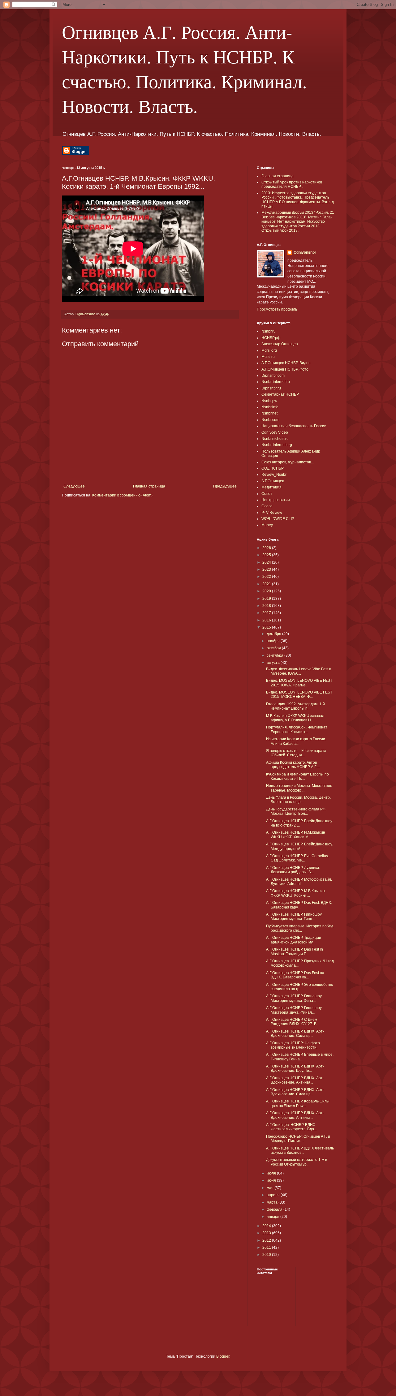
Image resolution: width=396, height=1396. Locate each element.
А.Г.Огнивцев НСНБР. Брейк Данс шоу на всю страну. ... (299, 823)
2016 (267, 620)
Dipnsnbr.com (273, 375)
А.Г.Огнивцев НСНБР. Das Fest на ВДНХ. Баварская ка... (295, 975)
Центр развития (275, 500)
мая (270, 1188)
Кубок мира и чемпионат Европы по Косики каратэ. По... (297, 776)
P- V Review (271, 512)
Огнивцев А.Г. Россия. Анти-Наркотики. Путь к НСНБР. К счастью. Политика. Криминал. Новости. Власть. (184, 68)
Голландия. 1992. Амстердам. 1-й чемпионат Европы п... (295, 706)
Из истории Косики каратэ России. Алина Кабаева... (296, 741)
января (273, 1216)
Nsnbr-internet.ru (275, 382)
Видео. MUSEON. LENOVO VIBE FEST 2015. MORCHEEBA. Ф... (299, 694)
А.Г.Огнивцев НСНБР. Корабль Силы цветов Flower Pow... (297, 1103)
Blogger (222, 1356)
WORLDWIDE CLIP (277, 519)
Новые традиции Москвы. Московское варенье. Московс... (299, 788)
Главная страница (149, 486)
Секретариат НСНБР (280, 394)
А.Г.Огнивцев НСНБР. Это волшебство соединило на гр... (299, 986)
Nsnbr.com (270, 420)
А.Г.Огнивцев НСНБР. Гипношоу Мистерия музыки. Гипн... (294, 916)
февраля (275, 1209)
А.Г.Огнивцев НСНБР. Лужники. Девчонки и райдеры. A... (293, 870)
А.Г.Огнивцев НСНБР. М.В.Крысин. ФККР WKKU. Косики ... (296, 893)
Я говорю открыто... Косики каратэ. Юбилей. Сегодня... (296, 753)
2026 (267, 548)
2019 (267, 598)
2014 (267, 1226)
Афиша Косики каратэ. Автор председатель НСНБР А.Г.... (293, 764)
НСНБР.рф (270, 338)
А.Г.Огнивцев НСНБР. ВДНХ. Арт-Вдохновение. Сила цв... (295, 1033)
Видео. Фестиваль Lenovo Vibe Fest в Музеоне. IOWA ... (298, 671)
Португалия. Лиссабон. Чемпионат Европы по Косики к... (296, 729)
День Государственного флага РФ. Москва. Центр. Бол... (296, 811)
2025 (267, 555)
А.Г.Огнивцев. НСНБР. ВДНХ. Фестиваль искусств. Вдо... (291, 1127)
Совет (266, 494)
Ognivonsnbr (305, 252)
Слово (267, 506)
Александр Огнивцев (279, 344)
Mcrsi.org (269, 350)
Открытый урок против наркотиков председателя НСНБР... (291, 184)
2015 (267, 627)
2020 (267, 591)
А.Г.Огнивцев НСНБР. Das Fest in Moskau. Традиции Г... (294, 951)
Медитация (271, 487)
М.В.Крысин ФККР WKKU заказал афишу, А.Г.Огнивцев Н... (295, 718)
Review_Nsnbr (273, 474)
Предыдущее (225, 486)
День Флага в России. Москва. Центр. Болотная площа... (298, 799)
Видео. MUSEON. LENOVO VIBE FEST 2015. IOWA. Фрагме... (299, 682)
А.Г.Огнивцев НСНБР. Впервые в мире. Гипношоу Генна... (300, 1056)
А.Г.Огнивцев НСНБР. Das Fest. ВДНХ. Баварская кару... (299, 904)
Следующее (74, 486)
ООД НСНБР (272, 468)
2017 (267, 613)
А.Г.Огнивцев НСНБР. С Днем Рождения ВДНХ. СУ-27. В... (292, 1021)
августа (274, 662)
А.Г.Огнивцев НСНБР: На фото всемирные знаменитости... (293, 1045)
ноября (274, 641)
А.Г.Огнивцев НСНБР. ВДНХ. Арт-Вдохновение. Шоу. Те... (295, 1068)
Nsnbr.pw (269, 401)
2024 (267, 562)
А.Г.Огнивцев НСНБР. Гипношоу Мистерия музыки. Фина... (294, 998)
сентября (275, 655)
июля (272, 1173)
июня (272, 1180)
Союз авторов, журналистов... (287, 462)
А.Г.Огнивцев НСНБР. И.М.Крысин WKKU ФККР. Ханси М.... (295, 834)
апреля (274, 1195)
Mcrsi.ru (268, 356)
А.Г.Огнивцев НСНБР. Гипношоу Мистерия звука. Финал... (294, 1010)
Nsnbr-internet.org (276, 445)
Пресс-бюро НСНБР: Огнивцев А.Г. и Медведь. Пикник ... (298, 1138)
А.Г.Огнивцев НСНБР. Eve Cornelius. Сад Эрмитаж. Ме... (297, 858)
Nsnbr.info (269, 407)
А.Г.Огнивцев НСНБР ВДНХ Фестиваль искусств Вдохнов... (300, 1150)
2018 (267, 606)
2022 (267, 576)
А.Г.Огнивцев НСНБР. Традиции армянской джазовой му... (293, 939)
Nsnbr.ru (268, 331)
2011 (267, 1247)
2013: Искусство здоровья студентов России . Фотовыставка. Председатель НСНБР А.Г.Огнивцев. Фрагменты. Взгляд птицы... (297, 199)
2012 (267, 1240)
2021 (267, 584)
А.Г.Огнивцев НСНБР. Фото (284, 369)
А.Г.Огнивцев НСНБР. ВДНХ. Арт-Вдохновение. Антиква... (295, 1080)
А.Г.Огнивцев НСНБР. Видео (286, 363)
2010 (267, 1254)
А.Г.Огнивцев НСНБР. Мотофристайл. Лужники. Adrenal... (299, 881)
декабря (274, 634)
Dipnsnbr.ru (271, 388)
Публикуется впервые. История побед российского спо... (299, 928)
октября (274, 648)
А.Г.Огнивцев (272, 481)
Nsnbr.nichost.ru (275, 438)
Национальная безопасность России (293, 426)
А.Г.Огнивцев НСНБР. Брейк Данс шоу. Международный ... (299, 846)
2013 (267, 1233)
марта (272, 1202)
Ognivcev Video (274, 432)
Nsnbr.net (269, 413)
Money (267, 525)
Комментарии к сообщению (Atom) (122, 495)
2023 (267, 569)
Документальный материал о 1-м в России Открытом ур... (296, 1162)
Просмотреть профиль (277, 309)
